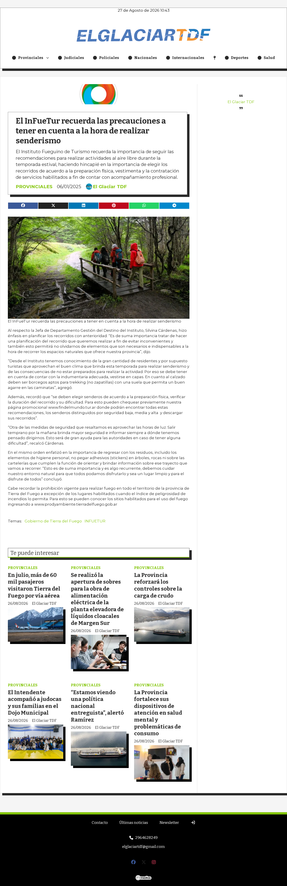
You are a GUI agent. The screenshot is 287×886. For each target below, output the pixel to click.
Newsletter (169, 822)
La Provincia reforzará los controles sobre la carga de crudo (158, 585)
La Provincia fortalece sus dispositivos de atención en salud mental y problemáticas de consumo (158, 713)
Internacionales (188, 57)
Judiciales (74, 57)
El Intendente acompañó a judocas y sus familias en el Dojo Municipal (34, 702)
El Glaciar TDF (110, 186)
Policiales (109, 57)
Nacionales (145, 57)
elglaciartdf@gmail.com (143, 846)
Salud (269, 57)
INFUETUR (95, 521)
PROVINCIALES (34, 186)
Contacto (100, 822)
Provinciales (30, 57)
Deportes (239, 57)
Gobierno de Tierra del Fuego (53, 521)
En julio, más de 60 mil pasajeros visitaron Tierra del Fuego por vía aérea (34, 585)
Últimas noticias (133, 822)
